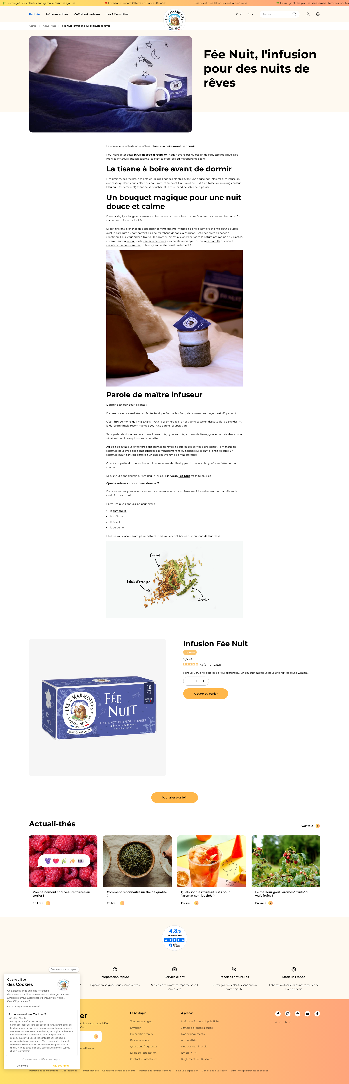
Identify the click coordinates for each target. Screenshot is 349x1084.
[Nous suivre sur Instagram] (287, 1013)
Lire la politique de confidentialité (23, 1006)
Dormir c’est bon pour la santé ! (126, 404)
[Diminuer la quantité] (188, 681)
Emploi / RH (188, 1052)
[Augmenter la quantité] (203, 681)
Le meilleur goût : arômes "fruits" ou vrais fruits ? (282, 893)
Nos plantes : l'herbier (194, 1046)
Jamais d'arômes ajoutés (197, 1027)
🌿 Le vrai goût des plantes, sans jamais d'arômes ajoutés (258, 3)
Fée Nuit (184, 475)
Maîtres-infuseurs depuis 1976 (200, 1021)
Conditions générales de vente (118, 1070)
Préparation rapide (142, 1034)
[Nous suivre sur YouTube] (307, 1013)
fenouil (131, 241)
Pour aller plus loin (174, 797)
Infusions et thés (57, 14)
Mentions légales (90, 1070)
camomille (213, 241)
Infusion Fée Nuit (215, 643)
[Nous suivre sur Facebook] (278, 1013)
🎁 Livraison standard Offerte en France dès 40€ (80, 3)
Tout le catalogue (141, 1021)
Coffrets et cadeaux (87, 14)
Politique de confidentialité (43, 1070)
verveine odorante (154, 241)
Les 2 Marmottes (117, 14)
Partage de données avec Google (26, 1021)
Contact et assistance (143, 1059)
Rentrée (34, 14)
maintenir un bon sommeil (123, 245)
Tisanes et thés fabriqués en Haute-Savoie (166, 3)
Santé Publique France (159, 413)
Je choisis (22, 1065)
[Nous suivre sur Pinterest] (297, 1013)
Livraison (135, 1027)
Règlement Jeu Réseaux (196, 1059)
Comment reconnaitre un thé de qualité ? (137, 893)
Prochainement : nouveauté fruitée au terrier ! (61, 893)
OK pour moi (61, 1065)
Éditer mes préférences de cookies (249, 1070)
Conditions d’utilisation (214, 1070)
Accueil (33, 25)
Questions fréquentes (143, 1046)
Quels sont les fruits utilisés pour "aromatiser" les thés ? (205, 893)
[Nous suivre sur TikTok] (317, 1013)
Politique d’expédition (186, 1070)
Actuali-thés (49, 25)
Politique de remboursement (155, 1070)
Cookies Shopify (18, 1018)
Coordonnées (69, 1070)
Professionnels (139, 1040)
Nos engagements (193, 1034)
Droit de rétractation (143, 1052)
